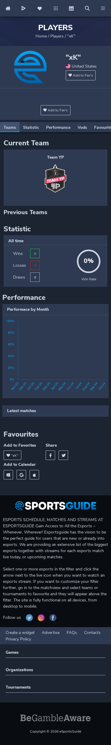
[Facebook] (50, 455)
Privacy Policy (18, 639)
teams (10, 127)
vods (82, 127)
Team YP (55, 157)
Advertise (50, 632)
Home (41, 36)
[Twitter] (63, 455)
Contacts (92, 632)
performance (58, 127)
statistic (31, 127)
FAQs (72, 632)
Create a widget (20, 632)
